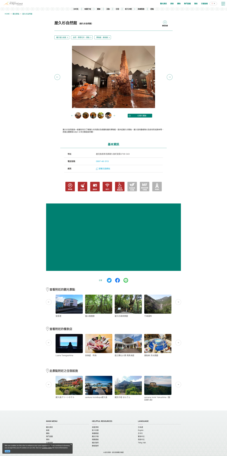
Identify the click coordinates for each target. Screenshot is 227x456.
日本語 (140, 427)
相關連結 (95, 439)
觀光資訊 (49, 427)
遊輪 (152, 9)
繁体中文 (141, 436)
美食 (47, 430)
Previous (57, 77)
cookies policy (47, 448)
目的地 (75, 9)
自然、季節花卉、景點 (81, 37)
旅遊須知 (95, 427)
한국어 (140, 433)
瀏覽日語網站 (104, 168)
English (140, 430)
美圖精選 (141, 9)
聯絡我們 (95, 446)
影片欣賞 (128, 9)
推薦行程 (87, 9)
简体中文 (141, 439)
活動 (108, 9)
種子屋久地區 (61, 37)
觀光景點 (16, 14)
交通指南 (49, 443)
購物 (47, 433)
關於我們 (95, 443)
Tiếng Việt (142, 443)
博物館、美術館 (102, 37)
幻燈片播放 (142, 115)
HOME (7, 14)
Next (169, 77)
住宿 (117, 9)
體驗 (98, 9)
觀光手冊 (95, 436)
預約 (47, 439)
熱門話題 (49, 436)
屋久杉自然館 (27, 14)
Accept (7, 451)
